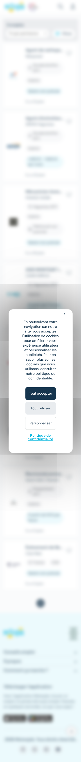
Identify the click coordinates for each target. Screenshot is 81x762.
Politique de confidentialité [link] (40, 437)
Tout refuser (40, 408)
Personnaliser (40, 423)
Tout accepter (40, 393)
